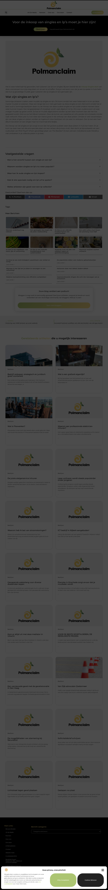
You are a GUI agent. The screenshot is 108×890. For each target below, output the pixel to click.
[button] (103, 870)
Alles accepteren (63, 880)
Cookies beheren (91, 880)
